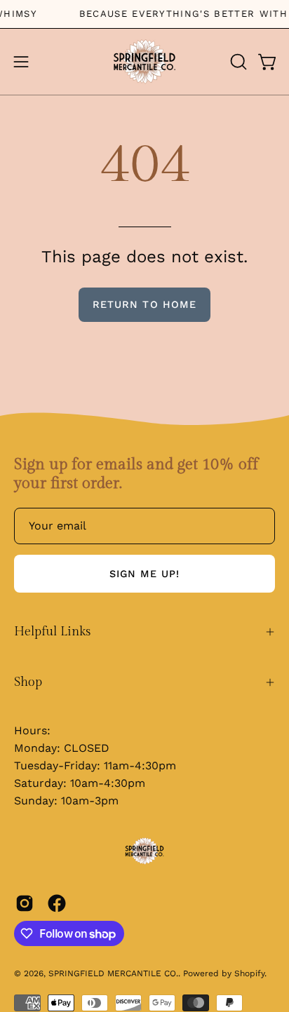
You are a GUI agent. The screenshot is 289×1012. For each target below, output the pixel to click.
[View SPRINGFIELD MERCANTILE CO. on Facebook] (56, 903)
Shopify (249, 973)
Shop (28, 682)
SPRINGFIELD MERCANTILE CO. (113, 973)
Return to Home (144, 304)
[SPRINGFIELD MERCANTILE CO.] (144, 61)
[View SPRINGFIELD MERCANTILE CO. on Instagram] (24, 903)
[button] (237, 62)
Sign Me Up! (144, 573)
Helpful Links (52, 631)
